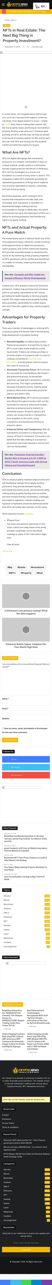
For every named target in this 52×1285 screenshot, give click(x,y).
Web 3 (13, 20)
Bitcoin (7, 900)
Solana (7, 930)
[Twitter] (24, 1091)
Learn (6, 934)
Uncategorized (10, 946)
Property (26, 573)
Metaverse (8, 938)
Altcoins (7, 896)
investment (38, 567)
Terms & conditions (10, 1127)
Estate (22, 567)
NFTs (12, 573)
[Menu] (3, 5)
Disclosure (6, 1119)
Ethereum (8, 917)
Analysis (7, 908)
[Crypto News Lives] (17, 4)
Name (5, 699)
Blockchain (8, 904)
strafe (7, 124)
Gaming (7, 925)
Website (5, 718)
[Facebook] (21, 1091)
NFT (5, 921)
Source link (7, 551)
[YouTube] (27, 1091)
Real (40, 573)
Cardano (7, 942)
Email (5, 708)
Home (7, 20)
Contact (5, 1115)
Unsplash (29, 513)
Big (10, 567)
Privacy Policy (8, 1123)
